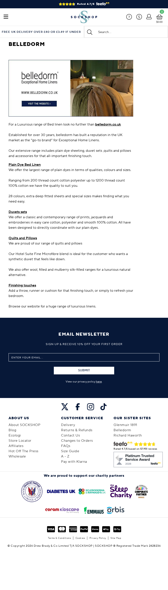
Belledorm (122, 430)
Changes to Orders (77, 440)
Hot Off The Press (23, 451)
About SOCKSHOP (24, 425)
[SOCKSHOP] (84, 17)
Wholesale (17, 456)
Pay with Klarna (74, 461)
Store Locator (20, 440)
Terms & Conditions (59, 538)
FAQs (65, 446)
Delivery (68, 425)
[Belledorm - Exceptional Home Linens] (71, 88)
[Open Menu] (6, 17)
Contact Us (70, 435)
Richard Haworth (128, 435)
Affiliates (16, 446)
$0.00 (159, 22)
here (99, 381)
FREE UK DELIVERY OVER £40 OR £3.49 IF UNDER (41, 32)
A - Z (65, 456)
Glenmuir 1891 (125, 425)
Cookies (80, 538)
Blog (12, 430)
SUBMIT (84, 370)
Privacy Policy (97, 538)
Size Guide (70, 451)
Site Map (115, 538)
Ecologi (15, 435)
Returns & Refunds (77, 430)
